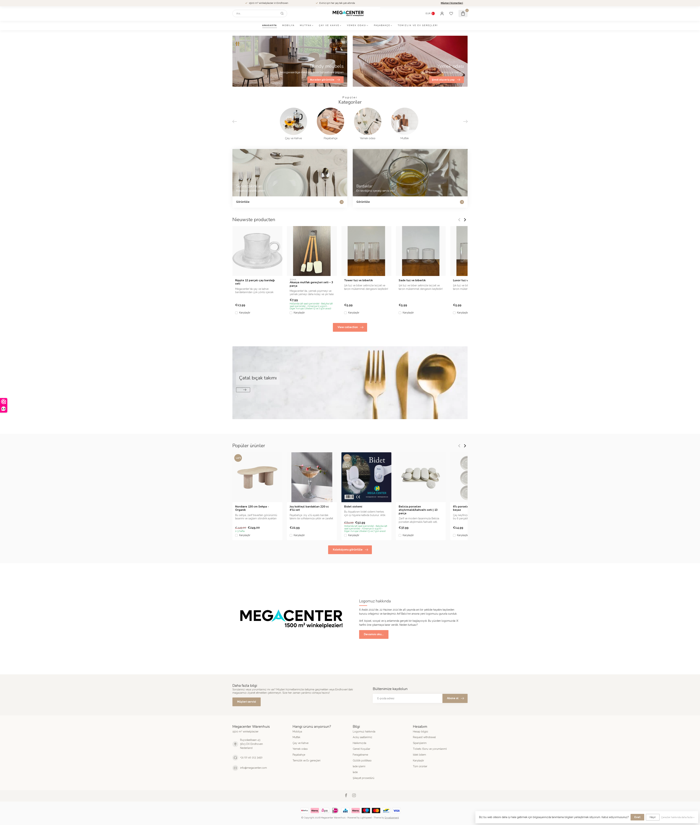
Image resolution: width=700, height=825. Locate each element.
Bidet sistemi (353, 506)
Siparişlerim (420, 743)
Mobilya (288, 25)
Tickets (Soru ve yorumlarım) (430, 748)
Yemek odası (356, 25)
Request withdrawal (424, 737)
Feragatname (360, 754)
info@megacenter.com (253, 767)
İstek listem (419, 754)
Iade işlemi (359, 766)
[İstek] (451, 13)
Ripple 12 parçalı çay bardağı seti (255, 282)
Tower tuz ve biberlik (358, 280)
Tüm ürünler (420, 766)
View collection (348, 327)
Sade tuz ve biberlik (412, 280)
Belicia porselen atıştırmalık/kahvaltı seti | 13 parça (418, 510)
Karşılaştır (244, 312)
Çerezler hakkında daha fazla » (678, 817)
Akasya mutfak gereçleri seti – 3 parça (311, 284)
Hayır (653, 817)
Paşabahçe (382, 25)
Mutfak (306, 25)
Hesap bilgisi (420, 731)
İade (355, 772)
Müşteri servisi (246, 701)
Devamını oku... (374, 634)
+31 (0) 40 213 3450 (251, 757)
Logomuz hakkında (364, 731)
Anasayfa (269, 25)
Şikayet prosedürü (363, 778)
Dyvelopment (392, 817)
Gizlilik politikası (362, 760)
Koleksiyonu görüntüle (348, 549)
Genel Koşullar (361, 748)
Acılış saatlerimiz (362, 737)
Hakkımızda (359, 743)
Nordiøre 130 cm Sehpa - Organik (252, 508)
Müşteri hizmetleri (452, 3)
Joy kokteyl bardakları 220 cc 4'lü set (309, 508)
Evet (637, 817)
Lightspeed (366, 817)
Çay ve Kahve (329, 25)
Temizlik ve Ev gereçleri (418, 25)
